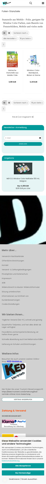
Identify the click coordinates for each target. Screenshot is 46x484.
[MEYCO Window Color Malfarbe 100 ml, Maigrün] (23, 168)
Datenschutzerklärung (11, 461)
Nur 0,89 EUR (23, 186)
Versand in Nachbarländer (13, 256)
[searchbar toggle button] (31, 3)
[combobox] (20, 33)
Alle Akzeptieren (23, 465)
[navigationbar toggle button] (43, 3)
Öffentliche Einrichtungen (13, 260)
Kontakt (5, 265)
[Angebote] (41, 158)
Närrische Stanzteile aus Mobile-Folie (12, 72)
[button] (4, 33)
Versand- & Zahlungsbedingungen (16, 269)
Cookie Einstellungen (11, 304)
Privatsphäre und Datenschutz (15, 274)
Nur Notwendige (23, 473)
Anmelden (23, 144)
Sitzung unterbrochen (11, 291)
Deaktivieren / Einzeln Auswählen (23, 479)
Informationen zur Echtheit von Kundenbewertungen (15, 298)
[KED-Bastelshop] (5, 3)
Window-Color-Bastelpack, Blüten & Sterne (33, 72)
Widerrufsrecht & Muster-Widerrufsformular (21, 287)
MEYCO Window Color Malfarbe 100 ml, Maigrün (23, 179)
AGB (3, 283)
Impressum (7, 278)
